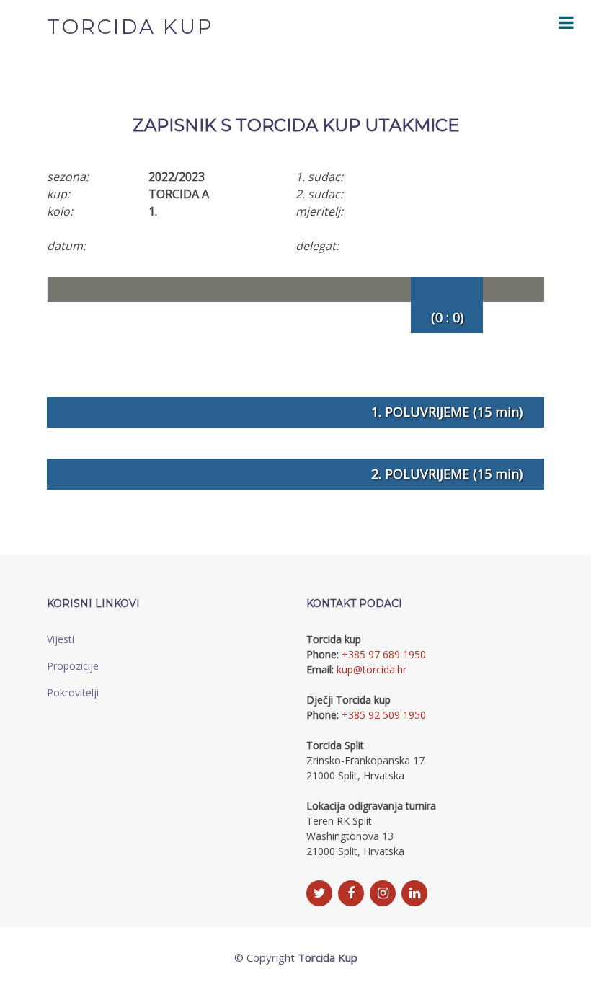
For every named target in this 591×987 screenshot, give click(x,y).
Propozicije (73, 666)
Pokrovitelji (73, 692)
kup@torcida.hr (371, 669)
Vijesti (60, 639)
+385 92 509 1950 (384, 715)
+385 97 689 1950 (384, 654)
